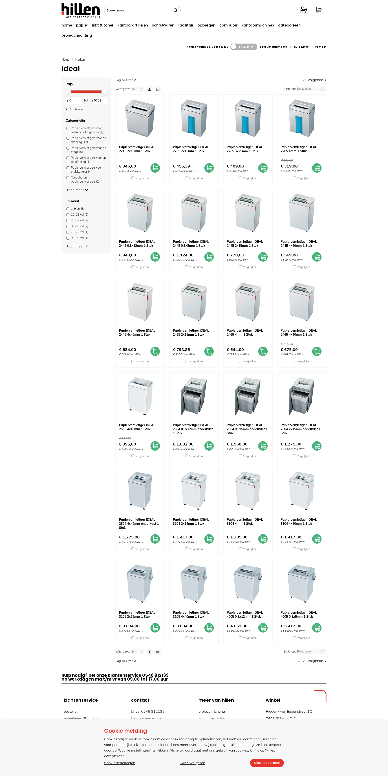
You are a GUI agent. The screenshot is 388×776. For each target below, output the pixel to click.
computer (228, 25)
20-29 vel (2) (79, 220)
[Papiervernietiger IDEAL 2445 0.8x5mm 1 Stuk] (194, 212)
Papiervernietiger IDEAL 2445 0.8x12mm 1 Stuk (137, 244)
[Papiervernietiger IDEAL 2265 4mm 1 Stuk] (302, 118)
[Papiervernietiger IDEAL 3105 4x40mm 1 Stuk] (194, 583)
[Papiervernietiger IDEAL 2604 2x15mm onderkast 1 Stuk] (302, 396)
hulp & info (301, 46)
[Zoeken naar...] (175, 10)
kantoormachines (258, 25)
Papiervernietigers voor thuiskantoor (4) (86, 169)
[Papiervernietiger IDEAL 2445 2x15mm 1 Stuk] (248, 212)
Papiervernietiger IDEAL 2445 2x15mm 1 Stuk (245, 244)
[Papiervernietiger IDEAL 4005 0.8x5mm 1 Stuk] (302, 583)
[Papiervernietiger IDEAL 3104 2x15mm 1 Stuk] (194, 490)
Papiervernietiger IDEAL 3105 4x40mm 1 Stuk (191, 615)
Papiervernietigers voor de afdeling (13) (88, 140)
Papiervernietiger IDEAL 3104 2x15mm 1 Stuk (191, 522)
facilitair (185, 25)
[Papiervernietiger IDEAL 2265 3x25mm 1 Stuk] (248, 118)
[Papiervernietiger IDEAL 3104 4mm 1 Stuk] (248, 490)
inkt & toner (102, 25)
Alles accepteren (267, 763)
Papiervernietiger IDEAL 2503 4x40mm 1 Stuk (137, 427)
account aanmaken (274, 46)
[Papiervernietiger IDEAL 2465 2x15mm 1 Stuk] (194, 301)
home (67, 25)
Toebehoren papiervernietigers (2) (85, 179)
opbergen (206, 25)
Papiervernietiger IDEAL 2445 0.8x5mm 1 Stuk (191, 244)
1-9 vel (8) (78, 208)
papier (82, 25)
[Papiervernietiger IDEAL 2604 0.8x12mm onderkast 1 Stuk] (194, 396)
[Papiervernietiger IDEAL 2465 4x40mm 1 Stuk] (302, 301)
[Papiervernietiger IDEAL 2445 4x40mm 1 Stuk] (302, 212)
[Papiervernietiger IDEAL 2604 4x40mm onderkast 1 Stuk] (140, 490)
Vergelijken (142, 178)
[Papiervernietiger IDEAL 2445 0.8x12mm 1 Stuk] (140, 212)
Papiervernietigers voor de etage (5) (88, 150)
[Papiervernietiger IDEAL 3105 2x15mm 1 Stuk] (140, 583)
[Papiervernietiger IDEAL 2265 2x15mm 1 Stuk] (194, 118)
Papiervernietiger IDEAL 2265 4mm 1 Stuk (299, 149)
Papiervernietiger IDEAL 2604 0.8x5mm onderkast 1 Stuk (247, 429)
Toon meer (75, 189)
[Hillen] (81, 16)
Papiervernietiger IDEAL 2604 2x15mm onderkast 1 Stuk (300, 429)
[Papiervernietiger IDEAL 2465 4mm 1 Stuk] (248, 301)
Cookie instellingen (119, 763)
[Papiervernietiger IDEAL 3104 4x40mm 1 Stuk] (302, 490)
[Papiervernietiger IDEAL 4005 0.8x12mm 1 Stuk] (248, 583)
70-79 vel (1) (79, 232)
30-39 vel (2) (79, 226)
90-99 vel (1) (79, 238)
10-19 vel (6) (79, 214)
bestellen (71, 711)
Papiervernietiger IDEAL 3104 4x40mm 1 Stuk (299, 522)
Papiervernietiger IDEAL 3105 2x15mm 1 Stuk (137, 615)
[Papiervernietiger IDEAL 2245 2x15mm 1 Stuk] (140, 118)
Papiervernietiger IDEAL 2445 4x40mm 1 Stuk (299, 244)
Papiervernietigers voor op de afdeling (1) (88, 159)
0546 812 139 (220, 46)
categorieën (289, 25)
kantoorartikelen (132, 25)
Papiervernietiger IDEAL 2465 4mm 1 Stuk (245, 332)
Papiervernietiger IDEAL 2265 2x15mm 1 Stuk (191, 149)
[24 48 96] (138, 89)
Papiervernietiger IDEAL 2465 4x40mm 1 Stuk (299, 332)
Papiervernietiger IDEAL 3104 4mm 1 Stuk (245, 522)
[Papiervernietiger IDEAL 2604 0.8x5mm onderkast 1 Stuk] (248, 396)
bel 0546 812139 (150, 711)
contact (320, 46)
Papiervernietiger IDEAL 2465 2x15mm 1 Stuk (191, 332)
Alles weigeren (192, 763)
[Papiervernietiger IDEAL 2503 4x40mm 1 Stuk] (140, 396)
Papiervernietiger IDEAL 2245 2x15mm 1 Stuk (137, 149)
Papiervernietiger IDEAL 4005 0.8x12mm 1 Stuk (245, 615)
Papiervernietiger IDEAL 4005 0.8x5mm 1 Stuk (299, 615)
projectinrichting (77, 35)
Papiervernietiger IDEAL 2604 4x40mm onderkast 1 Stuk (139, 524)
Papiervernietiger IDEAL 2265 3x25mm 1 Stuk (245, 149)
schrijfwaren (163, 25)
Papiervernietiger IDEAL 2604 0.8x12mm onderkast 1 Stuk (193, 429)
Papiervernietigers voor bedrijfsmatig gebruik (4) (87, 130)
